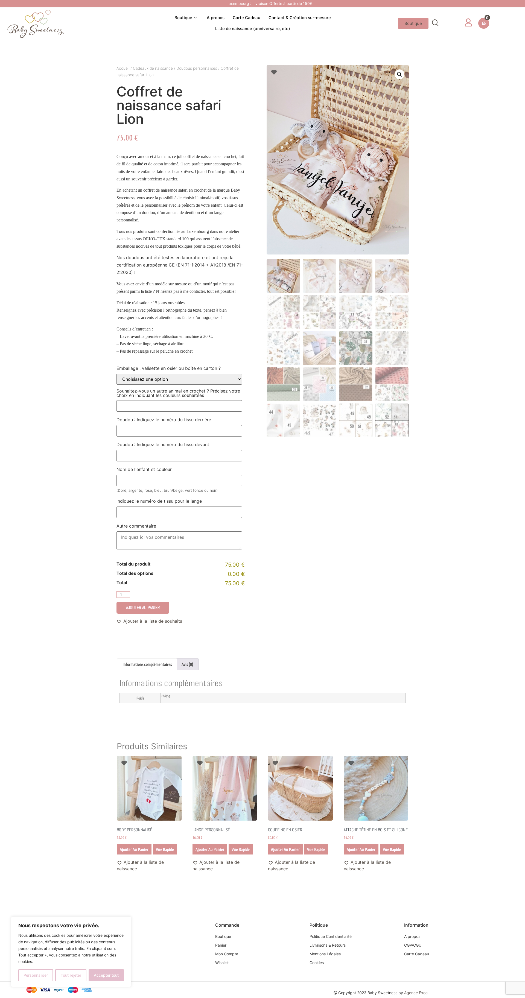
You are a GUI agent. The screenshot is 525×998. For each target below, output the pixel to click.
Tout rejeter (71, 975)
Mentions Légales (325, 954)
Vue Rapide (165, 849)
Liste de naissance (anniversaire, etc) (252, 28)
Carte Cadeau (246, 17)
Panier (220, 945)
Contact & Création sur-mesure (300, 17)
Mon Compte (226, 954)
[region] (71, 952)
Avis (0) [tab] (187, 664)
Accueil (122, 68)
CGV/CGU (412, 945)
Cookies (317, 962)
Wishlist (222, 962)
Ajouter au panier (143, 607)
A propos (215, 17)
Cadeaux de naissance (153, 68)
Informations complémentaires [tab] (147, 664)
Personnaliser (36, 975)
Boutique (183, 17)
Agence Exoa (416, 992)
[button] (435, 23)
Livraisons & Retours (328, 945)
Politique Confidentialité (331, 936)
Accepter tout (106, 975)
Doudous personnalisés (196, 68)
